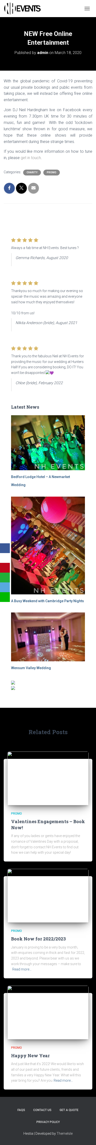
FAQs (21, 1110)
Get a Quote (69, 1110)
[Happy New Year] (48, 1012)
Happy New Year (30, 1055)
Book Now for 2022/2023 (38, 939)
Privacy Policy (48, 1122)
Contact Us (42, 1110)
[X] (5, 558)
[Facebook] (5, 548)
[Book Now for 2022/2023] (48, 895)
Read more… (22, 969)
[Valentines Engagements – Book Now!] (48, 778)
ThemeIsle (65, 1133)
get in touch (31, 157)
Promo (51, 172)
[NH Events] (24, 8)
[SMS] (5, 597)
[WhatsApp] (5, 577)
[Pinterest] (5, 568)
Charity (32, 172)
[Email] (5, 587)
